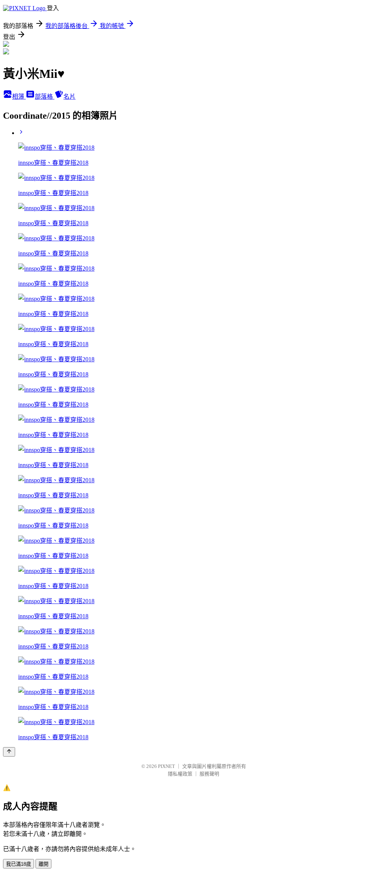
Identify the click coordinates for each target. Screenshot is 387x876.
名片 (69, 96)
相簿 (19, 96)
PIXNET (166, 766)
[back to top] (9, 752)
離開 (43, 864)
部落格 (44, 96)
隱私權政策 (180, 774)
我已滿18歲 (18, 864)
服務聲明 (209, 774)
